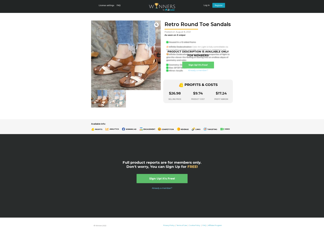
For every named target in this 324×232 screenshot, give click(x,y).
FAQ (118, 5)
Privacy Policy (169, 225)
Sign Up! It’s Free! (198, 65)
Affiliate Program (215, 225)
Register (219, 5)
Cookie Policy (194, 225)
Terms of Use (181, 225)
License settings (106, 5)
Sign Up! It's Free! (162, 178)
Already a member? (198, 70)
